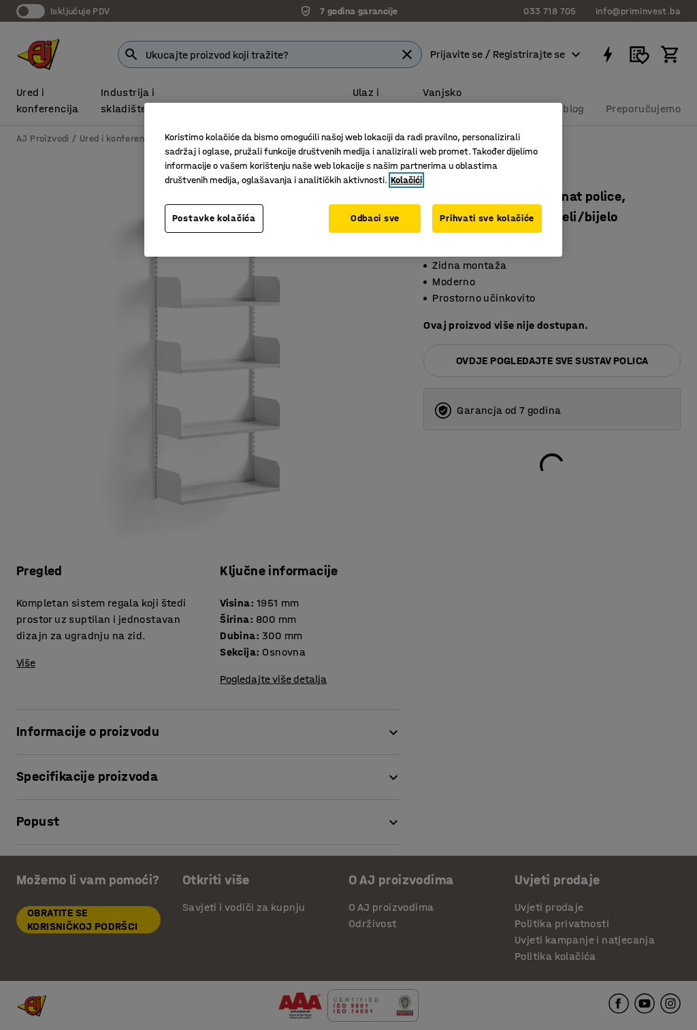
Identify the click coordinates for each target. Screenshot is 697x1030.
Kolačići (406, 180)
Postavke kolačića (214, 218)
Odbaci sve (375, 218)
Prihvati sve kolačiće (487, 218)
